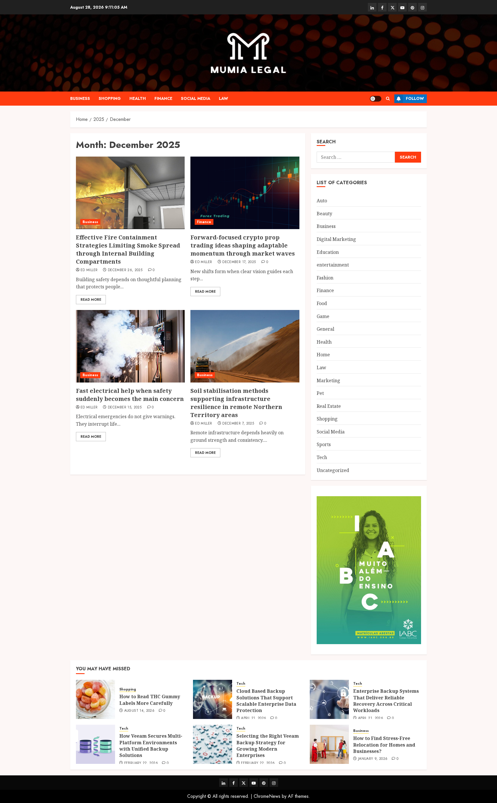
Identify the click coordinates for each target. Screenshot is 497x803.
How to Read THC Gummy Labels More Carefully (149, 699)
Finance (163, 98)
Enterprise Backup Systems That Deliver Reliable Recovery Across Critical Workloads (386, 700)
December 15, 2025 (125, 407)
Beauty (324, 213)
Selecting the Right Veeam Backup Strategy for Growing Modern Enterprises (267, 745)
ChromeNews (267, 796)
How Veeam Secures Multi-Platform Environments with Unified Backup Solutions (150, 745)
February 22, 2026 (141, 763)
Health (137, 98)
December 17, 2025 (239, 262)
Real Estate (329, 406)
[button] (387, 98)
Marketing (328, 380)
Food (322, 303)
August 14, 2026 (139, 711)
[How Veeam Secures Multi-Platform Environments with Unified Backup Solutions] (95, 744)
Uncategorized (333, 470)
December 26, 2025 (125, 270)
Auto (322, 200)
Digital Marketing (336, 239)
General (325, 329)
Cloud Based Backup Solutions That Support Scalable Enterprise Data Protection (266, 700)
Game (323, 316)
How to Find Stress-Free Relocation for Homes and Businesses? (384, 744)
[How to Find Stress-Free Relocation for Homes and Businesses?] (329, 744)
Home (323, 354)
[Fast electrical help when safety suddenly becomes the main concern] (130, 346)
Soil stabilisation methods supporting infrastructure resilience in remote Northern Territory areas (236, 403)
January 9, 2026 (372, 759)
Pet (320, 393)
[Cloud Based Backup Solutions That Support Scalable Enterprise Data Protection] (212, 699)
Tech (322, 457)
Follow (415, 98)
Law (223, 98)
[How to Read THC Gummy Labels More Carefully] (95, 699)
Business (80, 98)
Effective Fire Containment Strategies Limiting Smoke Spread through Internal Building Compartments (128, 249)
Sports (324, 444)
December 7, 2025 (238, 423)
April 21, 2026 (253, 718)
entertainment (333, 265)
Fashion (325, 278)
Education (328, 252)
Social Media (195, 98)
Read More (91, 299)
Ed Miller (89, 270)
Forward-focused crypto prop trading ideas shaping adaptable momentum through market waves (242, 245)
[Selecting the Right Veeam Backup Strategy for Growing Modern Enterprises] (212, 744)
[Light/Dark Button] (375, 99)
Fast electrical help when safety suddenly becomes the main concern (130, 395)
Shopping (110, 98)
